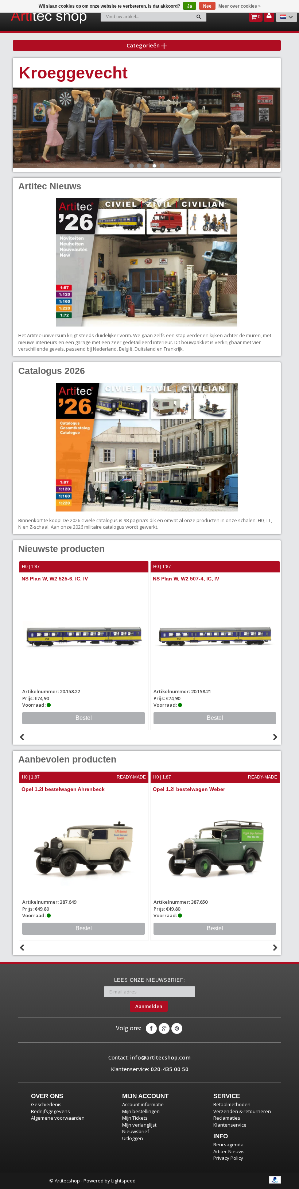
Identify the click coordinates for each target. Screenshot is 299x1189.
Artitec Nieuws (229, 1151)
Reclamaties (226, 1118)
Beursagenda (228, 1144)
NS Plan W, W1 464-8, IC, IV (186, 579)
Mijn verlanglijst (139, 1125)
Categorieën (144, 45)
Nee (207, 6)
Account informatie (143, 1104)
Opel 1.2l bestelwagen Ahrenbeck (63, 789)
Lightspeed (123, 1180)
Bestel (83, 718)
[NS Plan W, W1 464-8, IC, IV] (215, 636)
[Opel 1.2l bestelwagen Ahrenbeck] (83, 846)
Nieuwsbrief (135, 1131)
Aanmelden (148, 1006)
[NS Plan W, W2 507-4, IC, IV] (83, 636)
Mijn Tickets (135, 1118)
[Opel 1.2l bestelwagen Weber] (215, 846)
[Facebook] (151, 1028)
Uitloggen (132, 1138)
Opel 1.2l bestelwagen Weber (189, 789)
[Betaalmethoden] (275, 1180)
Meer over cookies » (239, 6)
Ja (189, 6)
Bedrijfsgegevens (50, 1111)
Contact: (149, 1057)
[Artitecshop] (31, 16)
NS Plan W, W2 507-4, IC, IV (55, 579)
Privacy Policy (228, 1158)
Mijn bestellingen (141, 1111)
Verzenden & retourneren (242, 1111)
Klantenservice (229, 1125)
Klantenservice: (150, 1069)
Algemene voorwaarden (58, 1118)
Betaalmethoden (232, 1104)
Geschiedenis (46, 1104)
